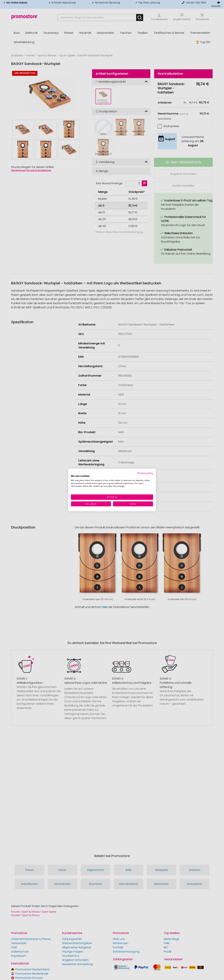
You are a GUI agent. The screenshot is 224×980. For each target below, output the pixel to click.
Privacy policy (145, 473)
